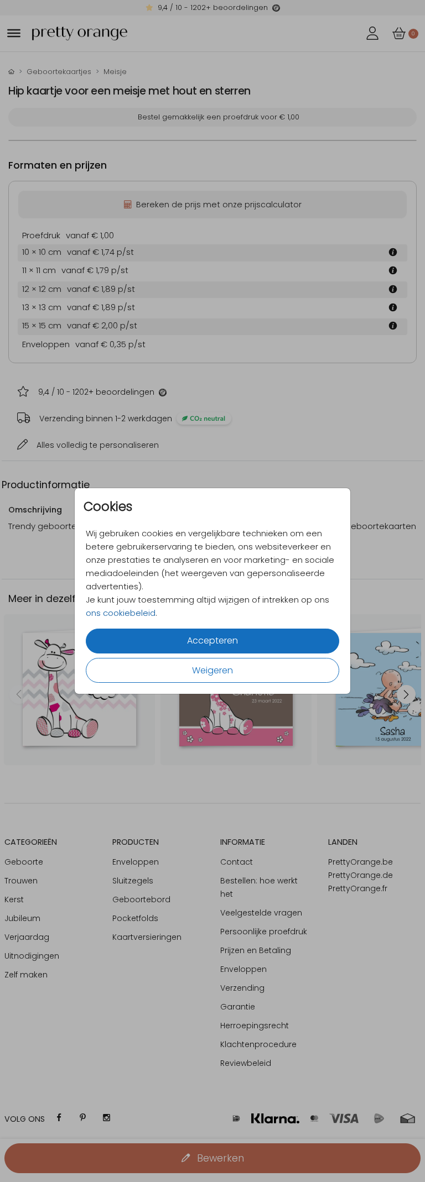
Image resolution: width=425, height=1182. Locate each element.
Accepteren (212, 640)
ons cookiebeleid (121, 613)
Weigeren (212, 670)
